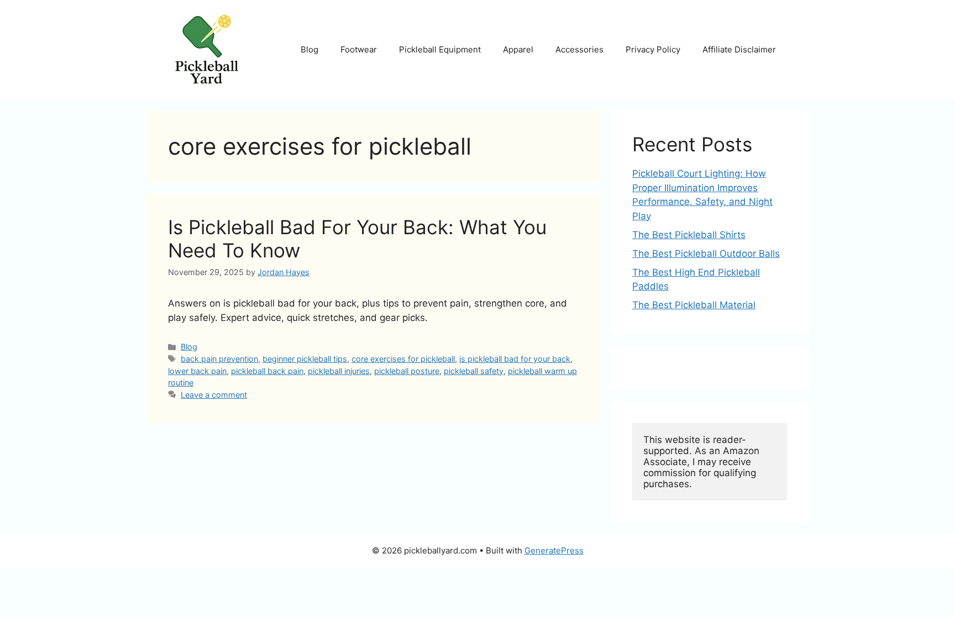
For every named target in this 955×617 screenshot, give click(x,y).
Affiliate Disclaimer (739, 49)
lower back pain (197, 371)
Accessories (579, 49)
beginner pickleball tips (305, 358)
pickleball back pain (267, 371)
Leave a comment (214, 394)
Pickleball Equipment (440, 49)
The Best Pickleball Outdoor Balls (706, 253)
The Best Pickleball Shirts (689, 234)
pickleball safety (473, 371)
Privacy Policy (653, 49)
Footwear (358, 49)
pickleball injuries (339, 371)
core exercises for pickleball (403, 358)
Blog (309, 49)
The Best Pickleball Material (693, 304)
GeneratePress (554, 550)
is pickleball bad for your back (514, 358)
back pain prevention (219, 358)
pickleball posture (406, 371)
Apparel (518, 49)
